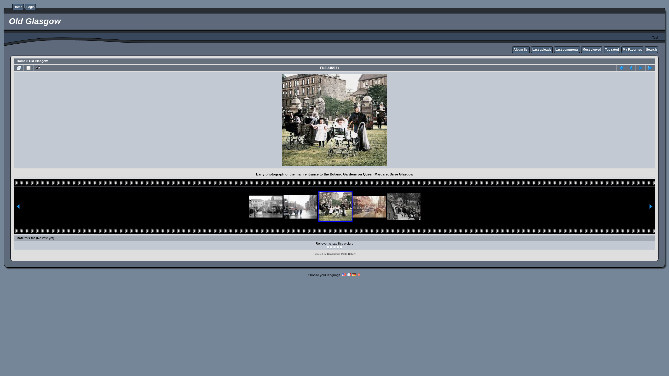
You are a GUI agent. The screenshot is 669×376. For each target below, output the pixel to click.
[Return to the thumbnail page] (19, 68)
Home (18, 7)
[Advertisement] (61, 120)
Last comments (567, 49)
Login (30, 7)
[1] (328, 247)
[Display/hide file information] (28, 68)
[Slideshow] (38, 68)
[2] (331, 247)
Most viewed (592, 49)
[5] (340, 247)
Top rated (612, 49)
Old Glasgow (38, 61)
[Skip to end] (650, 68)
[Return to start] (621, 68)
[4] (337, 247)
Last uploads (541, 49)
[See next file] (640, 68)
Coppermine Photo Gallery (341, 254)
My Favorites (632, 49)
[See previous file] (631, 68)
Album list (521, 49)
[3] (334, 247)
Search (651, 49)
